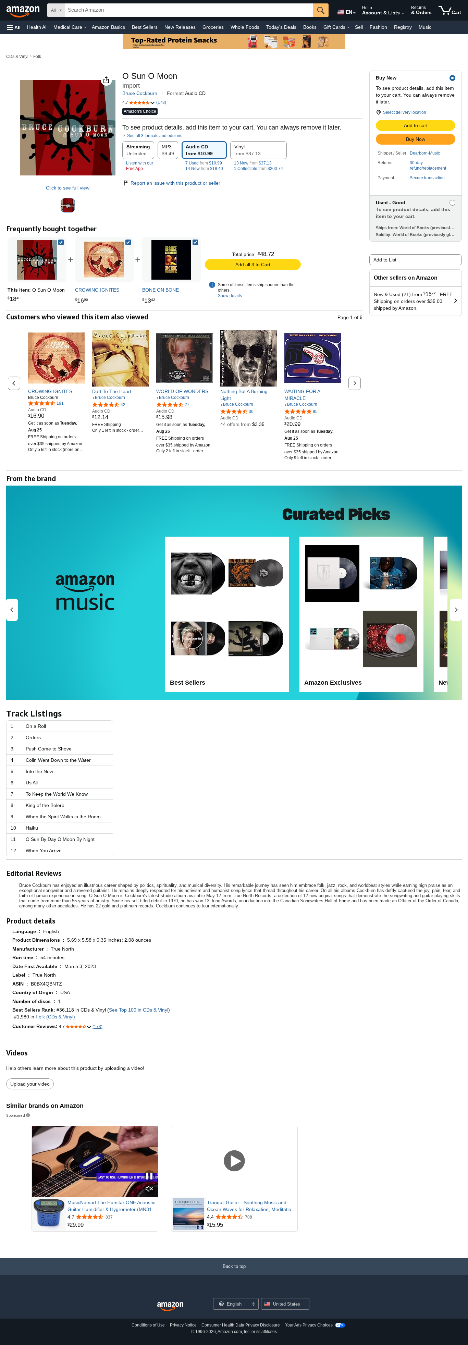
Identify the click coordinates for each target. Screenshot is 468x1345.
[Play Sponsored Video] (234, 1161)
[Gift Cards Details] (348, 27)
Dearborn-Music (425, 153)
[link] (104, 260)
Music (425, 27)
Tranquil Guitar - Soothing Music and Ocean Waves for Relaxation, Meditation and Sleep (250, 1206)
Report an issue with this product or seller (175, 183)
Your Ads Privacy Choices (309, 1325)
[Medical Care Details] (85, 27)
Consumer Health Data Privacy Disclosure (240, 1325)
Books (310, 27)
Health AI (37, 27)
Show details (230, 295)
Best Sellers (145, 27)
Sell (359, 27)
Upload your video (30, 1084)
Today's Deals (281, 27)
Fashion (378, 27)
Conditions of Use (148, 1325)
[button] (14, 27)
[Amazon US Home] (170, 1307)
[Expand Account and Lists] (403, 13)
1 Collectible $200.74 (258, 168)
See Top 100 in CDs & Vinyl (138, 1010)
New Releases (180, 27)
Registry (403, 27)
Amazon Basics (108, 27)
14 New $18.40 (204, 168)
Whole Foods (245, 27)
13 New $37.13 (253, 163)
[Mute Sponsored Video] (149, 1189)
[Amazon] (23, 10)
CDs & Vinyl (17, 56)
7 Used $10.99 (203, 163)
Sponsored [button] (15, 1115)
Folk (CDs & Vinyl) (55, 1016)
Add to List (384, 259)
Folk (37, 56)
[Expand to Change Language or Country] (354, 13)
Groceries (213, 27)
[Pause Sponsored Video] (149, 1176)
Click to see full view (67, 188)
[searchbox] (189, 10)
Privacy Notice (183, 1325)
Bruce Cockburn (139, 93)
